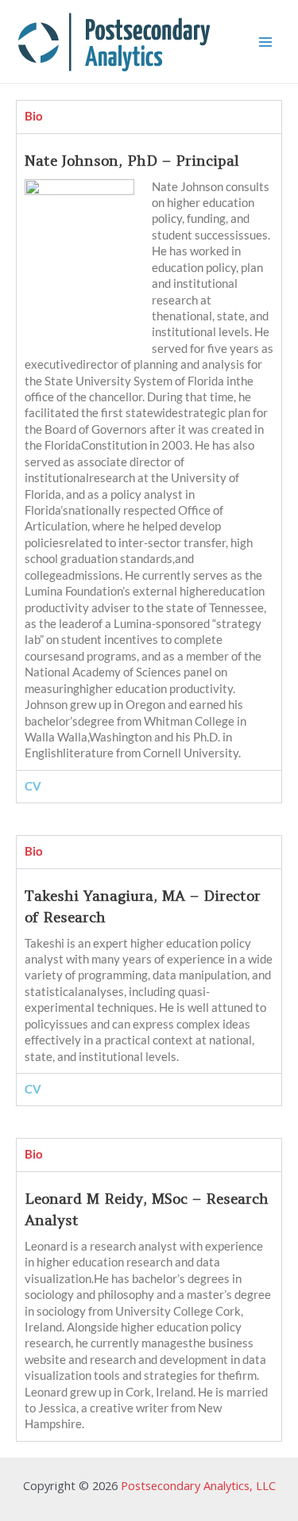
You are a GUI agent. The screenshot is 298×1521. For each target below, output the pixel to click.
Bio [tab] (34, 116)
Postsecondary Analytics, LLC (198, 1485)
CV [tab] (33, 786)
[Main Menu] (265, 42)
